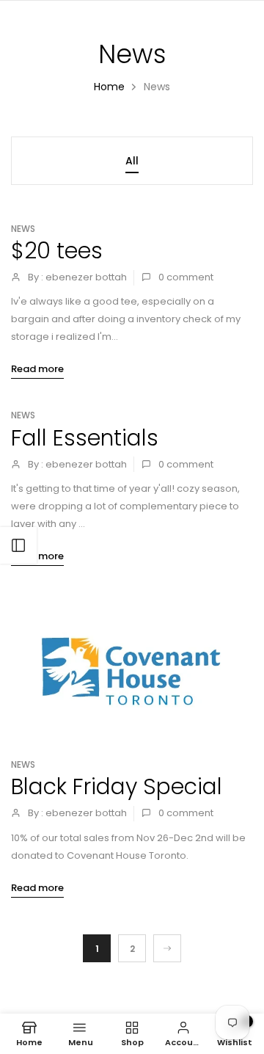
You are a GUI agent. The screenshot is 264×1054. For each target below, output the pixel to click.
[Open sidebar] (18, 545)
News (23, 228)
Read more (37, 369)
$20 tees (57, 250)
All (132, 160)
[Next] (167, 948)
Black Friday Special (116, 786)
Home (109, 86)
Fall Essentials (84, 438)
